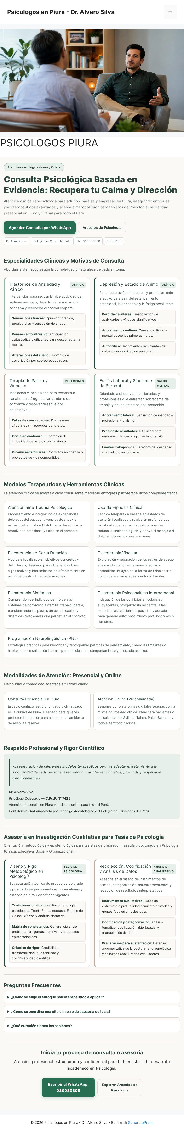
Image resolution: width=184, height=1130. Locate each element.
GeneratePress (141, 1122)
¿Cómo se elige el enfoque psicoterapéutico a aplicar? (57, 997)
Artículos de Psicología (102, 227)
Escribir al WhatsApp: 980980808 (68, 1087)
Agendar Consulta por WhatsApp (40, 227)
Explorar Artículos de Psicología (120, 1087)
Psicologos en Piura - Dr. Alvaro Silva (61, 12)
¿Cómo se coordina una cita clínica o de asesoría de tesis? (60, 1011)
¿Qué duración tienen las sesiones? (41, 1026)
